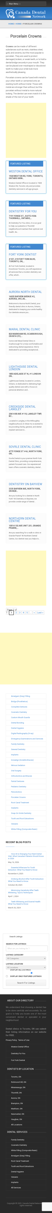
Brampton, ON (17, 1103)
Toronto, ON (16, 1077)
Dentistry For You (23, 211)
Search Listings (15, 936)
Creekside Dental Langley (22, 408)
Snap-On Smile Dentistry (21, 813)
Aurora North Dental (25, 292)
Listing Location (14, 964)
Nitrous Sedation (18, 765)
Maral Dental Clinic (24, 329)
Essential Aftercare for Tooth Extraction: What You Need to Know (22, 868)
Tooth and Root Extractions (22, 818)
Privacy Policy (11, 1040)
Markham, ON (16, 1109)
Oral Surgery (16, 771)
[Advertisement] (26, 130)
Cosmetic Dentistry (19, 712)
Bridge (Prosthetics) (19, 701)
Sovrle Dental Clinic (25, 446)
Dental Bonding (17, 723)
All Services (16, 1188)
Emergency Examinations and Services (27, 739)
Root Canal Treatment (20, 802)
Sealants (14, 808)
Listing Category (14, 955)
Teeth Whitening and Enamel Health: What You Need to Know (24, 903)
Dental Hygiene (17, 728)
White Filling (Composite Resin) (24, 829)
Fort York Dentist (23, 254)
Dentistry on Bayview (25, 484)
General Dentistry (18, 749)
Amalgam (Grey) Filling (20, 696)
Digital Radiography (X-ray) (22, 733)
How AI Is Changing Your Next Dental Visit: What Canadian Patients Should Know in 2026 (26, 856)
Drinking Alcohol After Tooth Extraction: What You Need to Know (26, 880)
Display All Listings (20, 970)
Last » (40, 612)
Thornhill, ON (16, 1093)
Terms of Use (23, 1040)
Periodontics (16, 792)
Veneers (14, 824)
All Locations (16, 1125)
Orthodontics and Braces (21, 776)
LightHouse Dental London (23, 368)
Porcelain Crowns (18, 797)
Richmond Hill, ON (18, 1082)
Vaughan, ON (16, 1119)
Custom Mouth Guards (20, 717)
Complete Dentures (19, 707)
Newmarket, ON (17, 1114)
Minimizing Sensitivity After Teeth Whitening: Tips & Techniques (23, 891)
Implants (14, 755)
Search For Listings (16, 944)
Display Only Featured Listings (25, 976)
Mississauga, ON (18, 1087)
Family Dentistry (17, 744)
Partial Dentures (17, 781)
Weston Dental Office (26, 171)
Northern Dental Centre (22, 520)
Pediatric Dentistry (18, 787)
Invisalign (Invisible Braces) (22, 760)
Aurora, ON (15, 1098)
